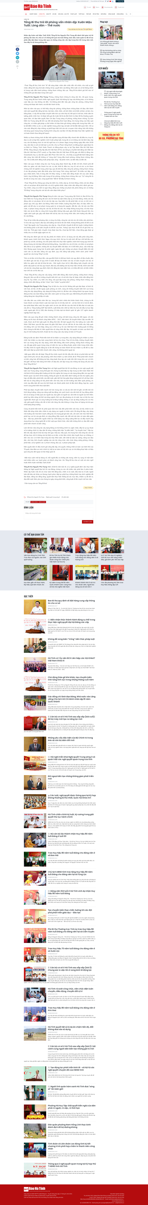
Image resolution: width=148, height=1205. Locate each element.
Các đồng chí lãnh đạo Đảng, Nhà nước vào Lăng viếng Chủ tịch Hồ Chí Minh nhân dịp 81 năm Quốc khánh (71, 699)
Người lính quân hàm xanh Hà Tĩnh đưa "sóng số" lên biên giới (71, 1087)
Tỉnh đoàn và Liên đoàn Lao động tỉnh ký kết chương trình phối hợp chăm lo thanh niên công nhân (71, 1146)
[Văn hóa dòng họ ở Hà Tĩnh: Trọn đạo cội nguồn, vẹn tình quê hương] (35, 545)
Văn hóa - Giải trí (63, 14)
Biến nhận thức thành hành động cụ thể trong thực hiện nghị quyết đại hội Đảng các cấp (71, 621)
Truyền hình (121, 7)
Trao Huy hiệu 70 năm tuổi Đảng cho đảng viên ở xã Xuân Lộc (71, 949)
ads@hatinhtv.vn (119, 1202)
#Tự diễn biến (65, 497)
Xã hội (54, 14)
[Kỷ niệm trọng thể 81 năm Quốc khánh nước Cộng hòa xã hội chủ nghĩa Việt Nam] (61, 572)
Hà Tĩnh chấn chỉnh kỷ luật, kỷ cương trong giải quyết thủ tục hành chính (71, 815)
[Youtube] (110, 1)
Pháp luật (73, 14)
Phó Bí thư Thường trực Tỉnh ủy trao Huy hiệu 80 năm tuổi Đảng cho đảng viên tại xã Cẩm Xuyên (113, 105)
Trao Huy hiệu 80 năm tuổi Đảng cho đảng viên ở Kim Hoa (71, 1009)
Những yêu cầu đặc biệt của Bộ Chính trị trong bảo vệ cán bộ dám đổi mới (70, 739)
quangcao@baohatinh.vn (107, 1202)
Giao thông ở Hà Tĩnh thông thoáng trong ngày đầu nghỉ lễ (111, 60)
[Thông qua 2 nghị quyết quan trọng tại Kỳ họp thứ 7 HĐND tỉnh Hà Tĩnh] (35, 1170)
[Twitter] (17, 53)
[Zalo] (112, 1)
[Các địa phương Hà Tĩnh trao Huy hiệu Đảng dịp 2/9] (112, 572)
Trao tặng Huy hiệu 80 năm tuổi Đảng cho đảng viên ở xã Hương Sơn (86, 557)
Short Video (33, 14)
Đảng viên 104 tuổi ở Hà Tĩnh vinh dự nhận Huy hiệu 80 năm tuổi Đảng (71, 892)
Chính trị (42, 14)
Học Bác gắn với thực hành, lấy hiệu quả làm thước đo (34, 583)
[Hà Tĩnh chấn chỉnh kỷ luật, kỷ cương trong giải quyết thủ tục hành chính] (35, 820)
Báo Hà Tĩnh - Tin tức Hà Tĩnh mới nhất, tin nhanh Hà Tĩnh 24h (41, 7)
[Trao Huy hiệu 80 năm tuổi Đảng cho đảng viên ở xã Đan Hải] (35, 859)
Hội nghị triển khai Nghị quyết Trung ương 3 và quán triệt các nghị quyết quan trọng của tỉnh (113, 94)
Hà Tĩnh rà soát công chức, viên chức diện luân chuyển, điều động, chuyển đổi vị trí (113, 83)
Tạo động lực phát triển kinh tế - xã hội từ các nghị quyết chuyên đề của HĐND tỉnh (71, 1068)
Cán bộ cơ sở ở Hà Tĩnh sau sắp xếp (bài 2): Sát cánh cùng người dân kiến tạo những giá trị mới (72, 1047)
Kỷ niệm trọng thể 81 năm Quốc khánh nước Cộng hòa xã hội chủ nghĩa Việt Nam (60, 584)
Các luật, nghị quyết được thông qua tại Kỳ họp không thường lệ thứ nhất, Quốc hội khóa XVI (72, 796)
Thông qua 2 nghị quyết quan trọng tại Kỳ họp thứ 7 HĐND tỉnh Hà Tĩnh (113, 114)
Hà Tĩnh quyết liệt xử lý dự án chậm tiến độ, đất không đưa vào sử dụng (70, 1028)
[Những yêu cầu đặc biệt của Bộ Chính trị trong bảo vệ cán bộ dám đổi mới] (35, 744)
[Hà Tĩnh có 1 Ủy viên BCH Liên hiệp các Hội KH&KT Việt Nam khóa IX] (35, 664)
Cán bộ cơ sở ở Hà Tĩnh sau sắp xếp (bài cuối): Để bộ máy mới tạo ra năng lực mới (71, 718)
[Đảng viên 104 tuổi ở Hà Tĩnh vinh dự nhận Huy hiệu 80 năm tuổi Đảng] (35, 897)
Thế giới (88, 14)
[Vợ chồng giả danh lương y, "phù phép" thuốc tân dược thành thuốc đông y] (111, 32)
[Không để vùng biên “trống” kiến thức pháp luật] (35, 645)
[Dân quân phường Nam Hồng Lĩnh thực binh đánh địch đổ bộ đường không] (35, 1131)
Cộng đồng (120, 14)
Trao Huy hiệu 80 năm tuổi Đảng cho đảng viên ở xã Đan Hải (71, 854)
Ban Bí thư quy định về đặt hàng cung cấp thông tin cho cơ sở (71, 602)
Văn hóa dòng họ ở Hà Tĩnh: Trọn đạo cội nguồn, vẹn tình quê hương (35, 557)
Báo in (97, 7)
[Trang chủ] (26, 14)
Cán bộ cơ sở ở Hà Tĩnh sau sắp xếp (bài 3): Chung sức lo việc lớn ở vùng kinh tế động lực (70, 968)
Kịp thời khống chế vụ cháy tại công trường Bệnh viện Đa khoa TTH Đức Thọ (110, 52)
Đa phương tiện (109, 7)
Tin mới (89, 7)
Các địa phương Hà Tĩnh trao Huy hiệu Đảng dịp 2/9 (112, 583)
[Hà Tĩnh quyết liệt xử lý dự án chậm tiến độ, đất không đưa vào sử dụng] (35, 1033)
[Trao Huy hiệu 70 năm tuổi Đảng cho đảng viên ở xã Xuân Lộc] (35, 954)
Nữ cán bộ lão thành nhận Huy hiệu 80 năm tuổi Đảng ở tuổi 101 (70, 835)
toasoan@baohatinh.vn (118, 1201)
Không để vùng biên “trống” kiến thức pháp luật (71, 639)
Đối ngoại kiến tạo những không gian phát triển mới (71, 777)
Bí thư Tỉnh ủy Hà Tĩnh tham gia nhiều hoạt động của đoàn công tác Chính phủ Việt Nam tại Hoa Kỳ (60, 558)
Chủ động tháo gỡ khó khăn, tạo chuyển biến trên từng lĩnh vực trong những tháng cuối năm (71, 678)
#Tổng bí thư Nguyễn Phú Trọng (35, 497)
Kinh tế (48, 14)
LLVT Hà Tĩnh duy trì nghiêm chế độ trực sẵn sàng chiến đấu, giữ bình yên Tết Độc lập (112, 557)
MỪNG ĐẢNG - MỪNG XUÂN (38, 502)
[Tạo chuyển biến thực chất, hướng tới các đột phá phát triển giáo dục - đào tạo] (35, 916)
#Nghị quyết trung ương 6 (53, 497)
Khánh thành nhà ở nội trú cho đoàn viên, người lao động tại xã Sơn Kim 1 (85, 584)
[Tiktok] (108, 1)
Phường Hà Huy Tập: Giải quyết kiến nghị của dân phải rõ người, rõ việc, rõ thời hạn (71, 1107)
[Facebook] (105, 1)
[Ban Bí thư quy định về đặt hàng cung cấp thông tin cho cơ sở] (35, 607)
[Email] (17, 57)
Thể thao (81, 14)
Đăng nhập (120, 1)
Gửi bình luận (87, 521)
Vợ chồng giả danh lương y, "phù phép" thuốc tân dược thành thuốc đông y (109, 43)
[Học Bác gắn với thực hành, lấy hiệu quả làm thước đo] (35, 572)
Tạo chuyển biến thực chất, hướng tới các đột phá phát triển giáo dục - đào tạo (70, 911)
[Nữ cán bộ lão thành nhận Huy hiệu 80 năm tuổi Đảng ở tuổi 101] (35, 840)
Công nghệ (111, 14)
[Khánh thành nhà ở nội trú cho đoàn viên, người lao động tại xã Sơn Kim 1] (86, 572)
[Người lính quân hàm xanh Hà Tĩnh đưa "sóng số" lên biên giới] (35, 1092)
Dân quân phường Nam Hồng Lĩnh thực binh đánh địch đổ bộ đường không (69, 1126)
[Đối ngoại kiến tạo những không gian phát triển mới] (35, 782)
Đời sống (103, 14)
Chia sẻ (18, 46)
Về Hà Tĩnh (96, 14)
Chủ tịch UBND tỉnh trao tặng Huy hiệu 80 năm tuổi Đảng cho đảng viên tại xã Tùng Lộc (113, 124)
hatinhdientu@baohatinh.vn (116, 1199)
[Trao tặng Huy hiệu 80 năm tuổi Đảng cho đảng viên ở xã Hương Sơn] (86, 545)
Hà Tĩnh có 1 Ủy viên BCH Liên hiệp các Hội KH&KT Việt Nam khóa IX (71, 659)
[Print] (17, 61)
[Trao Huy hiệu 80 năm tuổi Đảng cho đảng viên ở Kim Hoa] (35, 1014)
